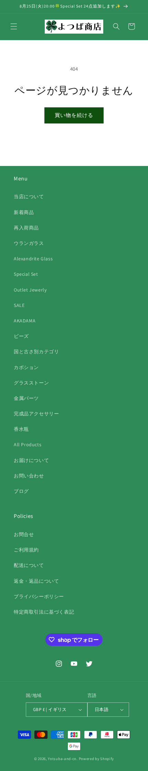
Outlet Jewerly (30, 290)
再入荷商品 (26, 228)
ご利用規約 (26, 550)
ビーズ (21, 336)
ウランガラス (29, 243)
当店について (29, 196)
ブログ (21, 491)
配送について (29, 565)
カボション (26, 367)
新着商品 (24, 212)
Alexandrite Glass (33, 259)
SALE (19, 305)
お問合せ (24, 534)
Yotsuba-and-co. (63, 758)
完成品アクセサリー (36, 414)
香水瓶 (21, 429)
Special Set (26, 274)
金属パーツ (26, 398)
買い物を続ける (74, 115)
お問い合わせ (29, 476)
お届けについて (31, 460)
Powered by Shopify (96, 758)
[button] (13, 26)
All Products (27, 444)
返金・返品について (36, 581)
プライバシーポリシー (39, 596)
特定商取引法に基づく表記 (44, 612)
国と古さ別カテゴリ (36, 351)
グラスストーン (31, 383)
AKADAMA (24, 321)
